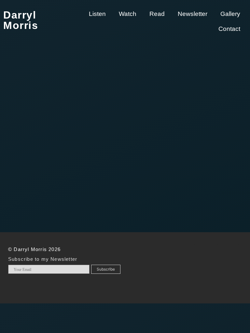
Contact (229, 28)
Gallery (230, 13)
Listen (97, 13)
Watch (127, 13)
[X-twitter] (191, 250)
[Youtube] (220, 250)
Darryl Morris (20, 20)
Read (157, 13)
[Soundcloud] (235, 250)
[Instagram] (206, 250)
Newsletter (192, 13)
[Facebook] (176, 250)
